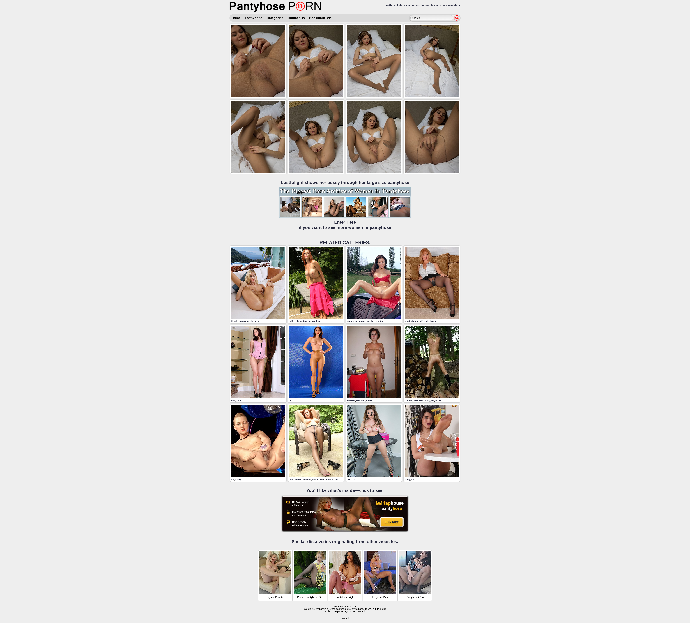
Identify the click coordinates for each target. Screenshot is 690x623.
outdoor (316, 321)
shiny (380, 321)
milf (291, 321)
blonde (234, 321)
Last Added (253, 18)
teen (363, 400)
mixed (369, 400)
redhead (298, 321)
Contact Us (296, 18)
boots (438, 400)
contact (345, 618)
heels (374, 321)
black (433, 321)
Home (236, 18)
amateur (351, 400)
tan (258, 321)
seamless (244, 321)
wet (309, 321)
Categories (275, 18)
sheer (253, 321)
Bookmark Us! (320, 18)
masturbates (411, 321)
